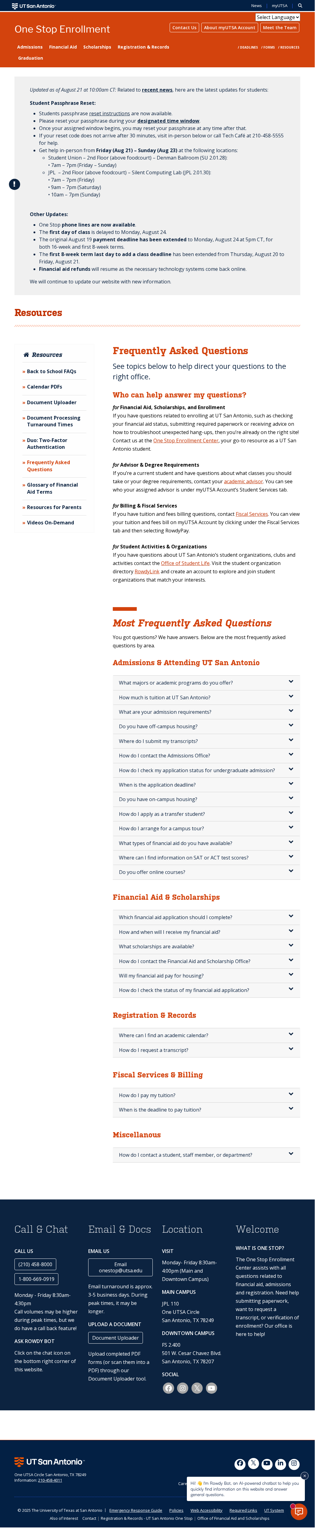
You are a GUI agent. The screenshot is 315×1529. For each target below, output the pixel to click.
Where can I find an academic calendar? (163, 1035)
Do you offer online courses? (152, 872)
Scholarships (97, 47)
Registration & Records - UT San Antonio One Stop (147, 1518)
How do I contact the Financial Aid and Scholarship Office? (184, 961)
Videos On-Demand (50, 522)
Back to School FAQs (51, 371)
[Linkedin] (280, 1464)
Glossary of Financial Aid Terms (52, 488)
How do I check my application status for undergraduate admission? (197, 770)
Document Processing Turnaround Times (54, 421)
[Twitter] (253, 1463)
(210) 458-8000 (35, 1264)
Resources (289, 47)
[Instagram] (294, 1464)
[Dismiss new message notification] (305, 1476)
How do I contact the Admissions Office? (164, 755)
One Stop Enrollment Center (186, 440)
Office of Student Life (185, 563)
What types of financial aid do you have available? (175, 843)
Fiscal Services (252, 514)
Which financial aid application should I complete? (175, 917)
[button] (300, 6)
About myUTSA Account (229, 27)
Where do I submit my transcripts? (158, 741)
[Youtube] (267, 1464)
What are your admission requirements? (165, 712)
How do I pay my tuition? (147, 1095)
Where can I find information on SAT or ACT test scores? (184, 857)
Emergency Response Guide (135, 1510)
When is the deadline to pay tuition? (160, 1109)
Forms (269, 47)
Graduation (30, 58)
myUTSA (279, 6)
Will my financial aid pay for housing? (161, 975)
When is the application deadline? (157, 784)
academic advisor (243, 481)
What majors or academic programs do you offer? (176, 682)
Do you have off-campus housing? (158, 726)
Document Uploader (52, 402)
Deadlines (249, 47)
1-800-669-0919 (36, 1279)
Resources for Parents (54, 507)
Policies (176, 1510)
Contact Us (184, 27)
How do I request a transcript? (153, 1050)
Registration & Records (143, 47)
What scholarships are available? (156, 946)
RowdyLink (147, 571)
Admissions (30, 47)
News (256, 6)
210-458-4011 (50, 1480)
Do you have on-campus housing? (158, 799)
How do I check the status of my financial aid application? (184, 990)
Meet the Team (280, 27)
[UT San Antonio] (34, 6)
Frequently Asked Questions (48, 465)
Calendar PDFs (44, 386)
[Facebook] (240, 1464)
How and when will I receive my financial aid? (169, 932)
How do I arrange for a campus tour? (161, 828)
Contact (89, 1518)
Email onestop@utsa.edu (120, 1267)
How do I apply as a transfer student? (162, 814)
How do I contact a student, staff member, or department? (185, 1155)
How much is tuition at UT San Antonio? (165, 697)
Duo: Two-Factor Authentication (47, 443)
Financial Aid (63, 47)
